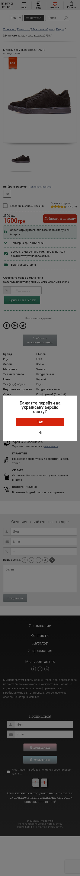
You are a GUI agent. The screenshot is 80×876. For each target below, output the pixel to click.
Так (40, 422)
